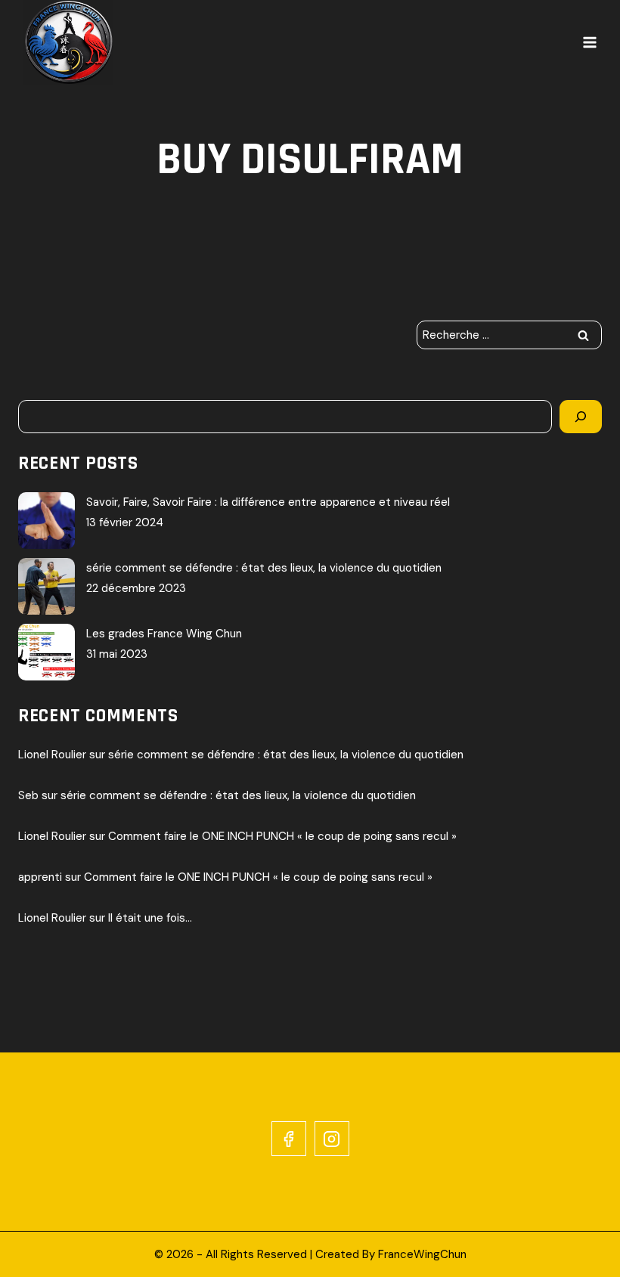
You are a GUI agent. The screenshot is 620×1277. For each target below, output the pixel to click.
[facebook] (288, 1138)
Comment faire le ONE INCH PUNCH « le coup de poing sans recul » (282, 836)
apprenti (40, 877)
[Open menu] (589, 42)
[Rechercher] (581, 416)
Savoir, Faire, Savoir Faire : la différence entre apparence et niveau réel (268, 502)
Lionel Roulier (52, 754)
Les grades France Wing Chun (164, 633)
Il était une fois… (150, 917)
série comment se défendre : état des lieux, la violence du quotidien (264, 567)
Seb (28, 795)
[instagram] (332, 1138)
